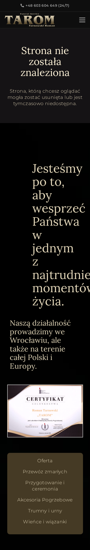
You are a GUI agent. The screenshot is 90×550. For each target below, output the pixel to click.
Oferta (44, 461)
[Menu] (82, 20)
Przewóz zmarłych (45, 472)
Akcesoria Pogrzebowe (45, 500)
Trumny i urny (45, 511)
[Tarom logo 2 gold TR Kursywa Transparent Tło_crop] (30, 20)
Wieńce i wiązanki (45, 522)
